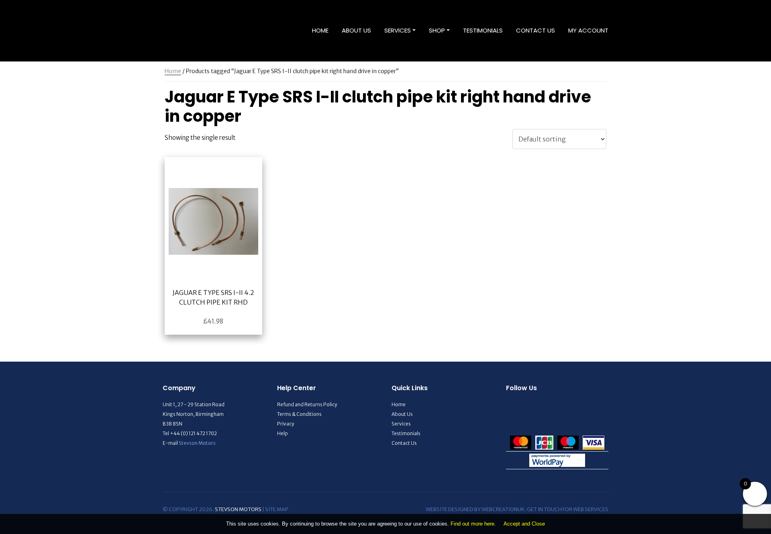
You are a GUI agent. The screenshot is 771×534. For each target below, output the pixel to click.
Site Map (276, 509)
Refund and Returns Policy (307, 404)
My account (588, 30)
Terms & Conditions (299, 414)
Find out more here (472, 524)
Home (320, 30)
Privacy (285, 424)
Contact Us (535, 30)
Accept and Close (524, 524)
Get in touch (544, 509)
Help (282, 433)
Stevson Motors (197, 443)
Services (397, 30)
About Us (356, 30)
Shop (437, 30)
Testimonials (483, 30)
